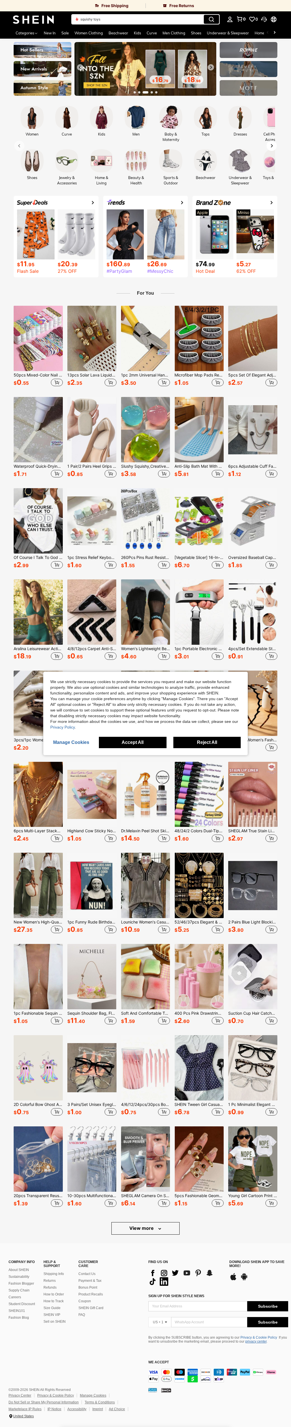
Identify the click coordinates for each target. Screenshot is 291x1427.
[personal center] (229, 19)
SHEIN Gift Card (90, 1308)
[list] (186, 1277)
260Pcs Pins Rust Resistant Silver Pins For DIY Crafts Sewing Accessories (145, 557)
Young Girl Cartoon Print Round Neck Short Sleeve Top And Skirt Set (252, 1195)
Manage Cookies (93, 1395)
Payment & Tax (89, 1281)
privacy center (256, 1341)
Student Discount (22, 1304)
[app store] (233, 1280)
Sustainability (19, 1277)
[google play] (244, 1280)
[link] (73, 5)
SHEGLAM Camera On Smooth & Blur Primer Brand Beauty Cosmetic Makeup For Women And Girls (145, 1195)
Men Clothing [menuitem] (174, 33)
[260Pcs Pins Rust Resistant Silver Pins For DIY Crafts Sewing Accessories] (145, 521)
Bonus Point (87, 1287)
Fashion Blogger (21, 1283)
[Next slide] (210, 67)
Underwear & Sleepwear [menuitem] (228, 33)
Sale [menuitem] (65, 33)
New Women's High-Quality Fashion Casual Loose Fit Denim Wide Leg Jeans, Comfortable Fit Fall (38, 922)
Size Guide (52, 1308)
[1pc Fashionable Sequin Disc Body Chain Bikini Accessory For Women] (38, 976)
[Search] (211, 19)
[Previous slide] (80, 67)
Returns (49, 1281)
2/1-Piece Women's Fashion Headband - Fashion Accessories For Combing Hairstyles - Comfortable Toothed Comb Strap (252, 740)
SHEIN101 (17, 1311)
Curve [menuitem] (152, 33)
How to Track (53, 1301)
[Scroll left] (268, 33)
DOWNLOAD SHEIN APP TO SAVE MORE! (256, 1264)
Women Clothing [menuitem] (88, 33)
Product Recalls (90, 1294)
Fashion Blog (19, 1318)
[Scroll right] (275, 33)
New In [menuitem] (50, 33)
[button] (264, 19)
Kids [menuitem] (137, 33)
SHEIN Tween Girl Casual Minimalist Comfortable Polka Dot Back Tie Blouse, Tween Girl (199, 1104)
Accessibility (76, 1409)
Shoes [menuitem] (196, 33)
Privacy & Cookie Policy (258, 1337)
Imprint (97, 1409)
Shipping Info (53, 1274)
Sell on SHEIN (54, 1322)
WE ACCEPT (158, 1362)
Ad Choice (117, 1409)
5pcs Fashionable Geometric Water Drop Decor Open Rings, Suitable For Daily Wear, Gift (199, 1195)
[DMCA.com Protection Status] (166, 1390)
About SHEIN (19, 1270)
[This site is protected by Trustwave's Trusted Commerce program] (152, 1390)
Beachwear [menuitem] (118, 33)
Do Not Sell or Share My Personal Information (44, 1402)
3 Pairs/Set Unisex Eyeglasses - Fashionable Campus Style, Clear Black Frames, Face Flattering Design (92, 1104)
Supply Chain (19, 1290)
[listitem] (38, 347)
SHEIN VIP (51, 1315)
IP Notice (54, 1409)
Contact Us (86, 1274)
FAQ (81, 1315)
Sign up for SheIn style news (176, 1296)
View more (142, 1228)
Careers (15, 1297)
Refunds (50, 1287)
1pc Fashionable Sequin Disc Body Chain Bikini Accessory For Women (38, 1013)
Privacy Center (20, 1395)
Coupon (84, 1301)
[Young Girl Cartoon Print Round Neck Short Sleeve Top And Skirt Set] (252, 1159)
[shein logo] (33, 19)
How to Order (53, 1294)
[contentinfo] (218, 1375)
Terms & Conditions (100, 1402)
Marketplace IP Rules (25, 1409)
